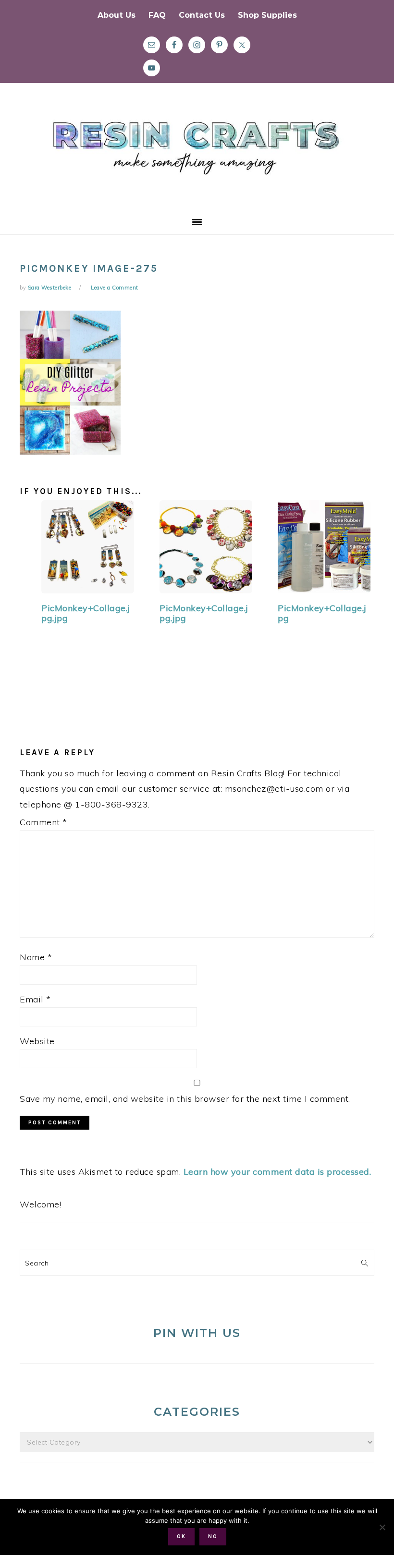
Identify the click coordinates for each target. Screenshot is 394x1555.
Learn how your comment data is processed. (277, 1171)
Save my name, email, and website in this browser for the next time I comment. (185, 1098)
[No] (382, 1527)
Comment (43, 822)
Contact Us (202, 15)
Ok (181, 1536)
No (213, 1536)
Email (35, 999)
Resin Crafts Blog (197, 155)
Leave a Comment (114, 287)
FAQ (157, 15)
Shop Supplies (267, 15)
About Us (116, 15)
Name (36, 957)
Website (37, 1041)
